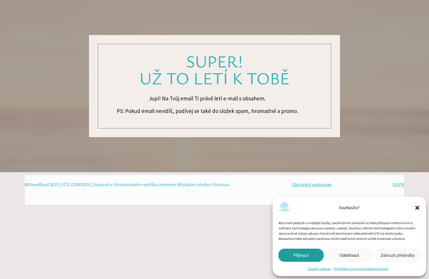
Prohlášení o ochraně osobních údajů (361, 268)
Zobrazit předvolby (397, 255)
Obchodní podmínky (312, 184)
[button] (417, 208)
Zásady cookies (319, 268)
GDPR (398, 184)
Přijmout (301, 255)
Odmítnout (349, 255)
